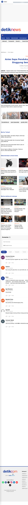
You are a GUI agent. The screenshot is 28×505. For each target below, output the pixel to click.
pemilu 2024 (24, 122)
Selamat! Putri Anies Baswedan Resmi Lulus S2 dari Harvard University (12, 145)
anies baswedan (15, 122)
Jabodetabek (14, 38)
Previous (3, 89)
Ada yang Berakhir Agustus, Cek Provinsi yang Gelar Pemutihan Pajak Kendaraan (6, 211)
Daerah (18, 41)
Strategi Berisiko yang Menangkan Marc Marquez (7, 188)
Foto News (10, 52)
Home (3, 38)
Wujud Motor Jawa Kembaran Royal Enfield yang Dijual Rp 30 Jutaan (8, 172)
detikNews (3, 52)
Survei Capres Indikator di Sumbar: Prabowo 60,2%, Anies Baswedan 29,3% (12, 150)
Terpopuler (11, 41)
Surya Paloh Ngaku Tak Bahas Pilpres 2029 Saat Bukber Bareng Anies (12, 136)
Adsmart (4, 41)
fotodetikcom (5, 122)
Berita (8, 38)
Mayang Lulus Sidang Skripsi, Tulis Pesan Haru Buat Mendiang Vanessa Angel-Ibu (6, 227)
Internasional (22, 38)
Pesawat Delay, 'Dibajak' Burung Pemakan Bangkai (18, 227)
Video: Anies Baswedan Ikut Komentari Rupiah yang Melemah (12, 141)
